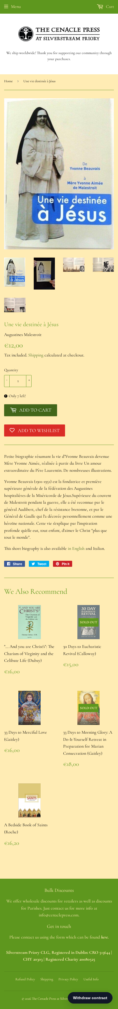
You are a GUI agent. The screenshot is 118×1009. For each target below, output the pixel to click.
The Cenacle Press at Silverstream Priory (59, 998)
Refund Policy (25, 979)
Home (8, 81)
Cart (109, 6)
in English (76, 548)
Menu (16, 6)
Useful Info (91, 979)
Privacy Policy (68, 979)
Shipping (35, 355)
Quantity (11, 370)
